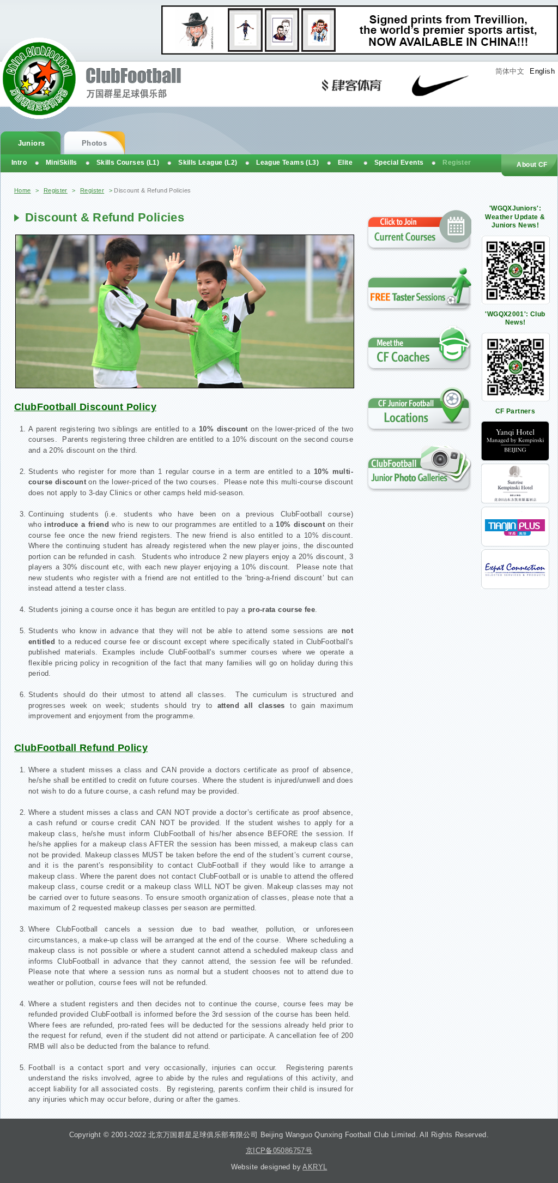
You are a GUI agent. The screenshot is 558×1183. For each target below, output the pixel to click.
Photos (94, 143)
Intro (19, 162)
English (542, 71)
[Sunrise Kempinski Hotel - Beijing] (515, 501)
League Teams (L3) (287, 162)
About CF (532, 165)
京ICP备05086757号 (279, 1150)
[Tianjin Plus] (515, 544)
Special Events (398, 162)
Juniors (31, 143)
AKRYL (314, 1167)
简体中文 (510, 71)
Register (56, 190)
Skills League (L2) (207, 162)
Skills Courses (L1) (127, 162)
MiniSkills (61, 162)
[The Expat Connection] (515, 587)
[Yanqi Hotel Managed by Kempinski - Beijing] (515, 458)
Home (22, 190)
